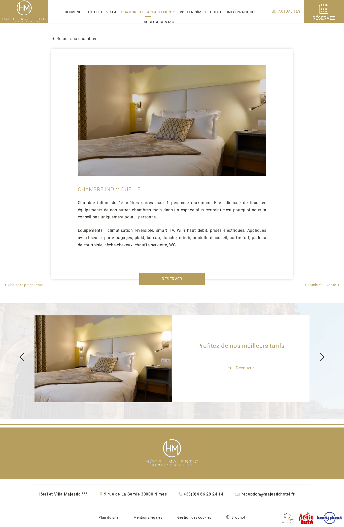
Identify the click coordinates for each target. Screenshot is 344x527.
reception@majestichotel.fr (267, 494)
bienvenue (73, 12)
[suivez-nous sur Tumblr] (288, 518)
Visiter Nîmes (193, 12)
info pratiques (242, 12)
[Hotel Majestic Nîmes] (24, 21)
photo (216, 12)
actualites (289, 11)
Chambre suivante (320, 285)
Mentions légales (147, 517)
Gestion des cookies (194, 517)
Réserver (172, 279)
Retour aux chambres (76, 38)
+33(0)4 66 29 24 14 (203, 494)
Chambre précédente (25, 285)
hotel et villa (102, 12)
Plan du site (108, 517)
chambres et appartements (148, 12)
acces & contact (160, 22)
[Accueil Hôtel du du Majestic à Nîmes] (172, 451)
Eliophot (238, 517)
